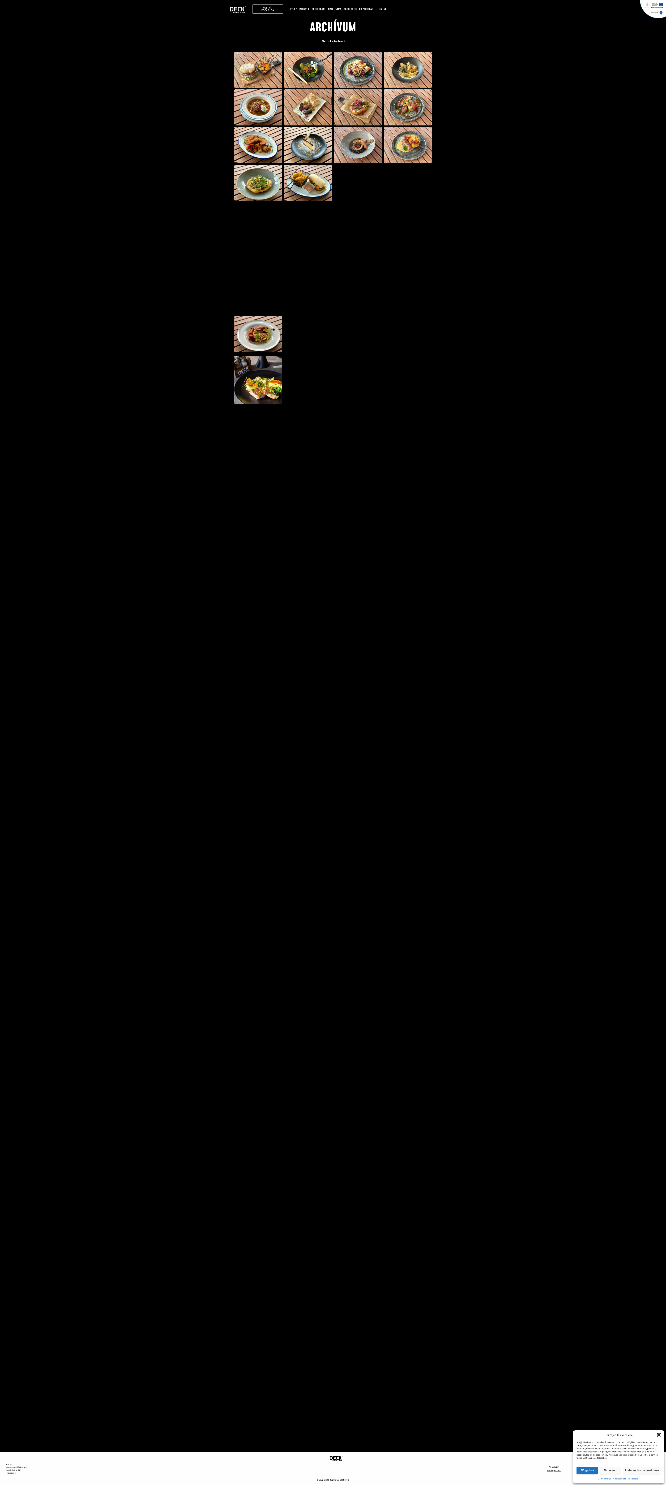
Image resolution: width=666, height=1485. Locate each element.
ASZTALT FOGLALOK (267, 9)
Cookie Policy (604, 1478)
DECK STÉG (350, 9)
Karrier (9, 1464)
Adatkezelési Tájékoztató (625, 1478)
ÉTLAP (293, 9)
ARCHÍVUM (334, 9)
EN (380, 8)
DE (385, 8)
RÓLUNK (304, 9)
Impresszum (11, 1473)
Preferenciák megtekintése (642, 1470)
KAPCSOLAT (366, 9)
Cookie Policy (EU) (13, 1470)
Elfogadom (587, 1470)
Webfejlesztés (554, 1470)
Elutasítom (610, 1470)
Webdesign (554, 1467)
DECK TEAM (318, 9)
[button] (659, 1435)
